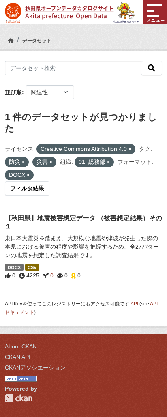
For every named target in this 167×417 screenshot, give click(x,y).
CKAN (18, 398)
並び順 (13, 92)
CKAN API (17, 357)
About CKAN (21, 346)
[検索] (151, 68)
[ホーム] (11, 40)
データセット (36, 40)
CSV (32, 267)
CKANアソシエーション (35, 367)
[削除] (129, 149)
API (134, 304)
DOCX (14, 267)
